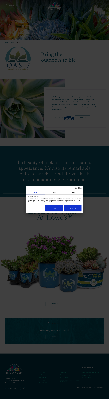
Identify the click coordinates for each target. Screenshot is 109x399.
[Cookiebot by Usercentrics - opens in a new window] (75, 188)
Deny (54, 208)
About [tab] (73, 192)
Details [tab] (54, 192)
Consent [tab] (35, 192)
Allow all (72, 208)
